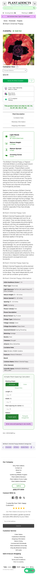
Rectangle (12, 384)
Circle (25, 384)
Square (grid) (12, 417)
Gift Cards (18, 550)
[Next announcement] (35, 16)
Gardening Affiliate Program (18, 474)
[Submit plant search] (34, 7)
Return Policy (18, 541)
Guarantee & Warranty (18, 536)
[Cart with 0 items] (34, 3)
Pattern (7, 412)
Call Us (18, 486)
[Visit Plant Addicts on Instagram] (16, 498)
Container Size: (10, 67)
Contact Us (18, 468)
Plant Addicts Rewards (18, 481)
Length (8, 391)
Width (8, 398)
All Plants (16, 447)
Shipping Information (18, 125)
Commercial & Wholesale (18, 543)
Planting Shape (10, 381)
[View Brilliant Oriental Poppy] (31, 80)
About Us (18, 470)
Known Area (18, 388)
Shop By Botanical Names (18, 548)
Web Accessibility (18, 562)
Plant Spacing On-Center (14, 405)
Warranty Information (18, 122)
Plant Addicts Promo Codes (18, 479)
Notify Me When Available (15, 81)
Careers (18, 472)
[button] (4, 3)
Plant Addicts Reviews (19, 477)
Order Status (18, 534)
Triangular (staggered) (25, 417)
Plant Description (18, 114)
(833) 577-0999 (18, 489)
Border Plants (24, 447)
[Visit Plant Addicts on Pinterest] (20, 498)
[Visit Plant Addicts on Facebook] (13, 498)
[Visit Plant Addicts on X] (24, 498)
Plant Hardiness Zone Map (18, 545)
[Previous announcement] (2, 16)
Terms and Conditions (18, 559)
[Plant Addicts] (19, 3)
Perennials (8, 447)
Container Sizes (18, 118)
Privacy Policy (18, 557)
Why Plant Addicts (18, 465)
